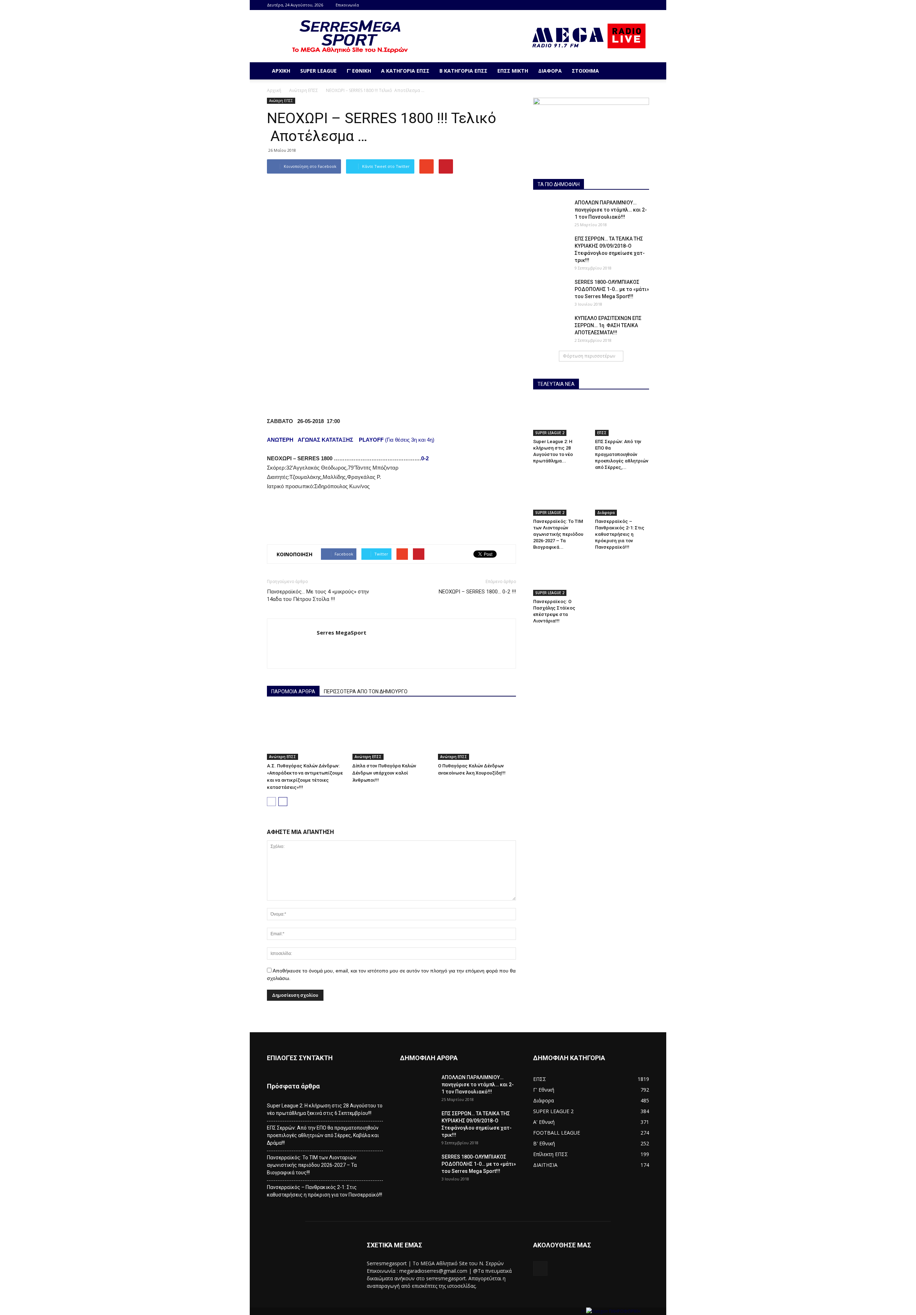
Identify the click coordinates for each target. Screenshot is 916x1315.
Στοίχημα (585, 70)
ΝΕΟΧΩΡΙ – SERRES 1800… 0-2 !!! (477, 591)
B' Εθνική (544, 1143)
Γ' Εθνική (543, 1089)
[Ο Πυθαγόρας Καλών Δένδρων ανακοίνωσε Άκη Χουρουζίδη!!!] (477, 733)
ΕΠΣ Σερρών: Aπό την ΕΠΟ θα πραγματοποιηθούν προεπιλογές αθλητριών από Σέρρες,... (621, 454)
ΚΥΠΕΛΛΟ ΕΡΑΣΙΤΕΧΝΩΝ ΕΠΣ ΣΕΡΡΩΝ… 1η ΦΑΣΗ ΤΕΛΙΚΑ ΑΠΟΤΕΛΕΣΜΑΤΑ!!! (608, 325)
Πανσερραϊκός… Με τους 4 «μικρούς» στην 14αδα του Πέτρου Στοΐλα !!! (318, 595)
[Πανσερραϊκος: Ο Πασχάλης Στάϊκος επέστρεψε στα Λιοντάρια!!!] (560, 577)
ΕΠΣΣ (601, 432)
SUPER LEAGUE (318, 70)
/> (583, 1311)
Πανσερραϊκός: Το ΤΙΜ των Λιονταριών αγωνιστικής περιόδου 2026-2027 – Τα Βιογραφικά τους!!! (312, 1165)
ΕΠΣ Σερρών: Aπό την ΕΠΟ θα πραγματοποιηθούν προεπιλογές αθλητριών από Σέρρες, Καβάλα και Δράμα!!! (323, 1135)
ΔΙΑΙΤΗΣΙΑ (545, 1164)
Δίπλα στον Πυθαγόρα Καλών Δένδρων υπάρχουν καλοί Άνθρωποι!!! (384, 773)
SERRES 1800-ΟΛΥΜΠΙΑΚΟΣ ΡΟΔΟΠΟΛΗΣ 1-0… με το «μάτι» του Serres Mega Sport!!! (612, 289)
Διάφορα (550, 70)
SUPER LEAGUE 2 (549, 432)
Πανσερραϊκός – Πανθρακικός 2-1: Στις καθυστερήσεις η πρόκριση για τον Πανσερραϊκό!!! (619, 534)
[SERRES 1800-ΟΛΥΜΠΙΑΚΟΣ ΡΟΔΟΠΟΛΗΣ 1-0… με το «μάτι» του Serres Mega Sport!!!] (551, 291)
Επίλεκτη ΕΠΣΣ (550, 1154)
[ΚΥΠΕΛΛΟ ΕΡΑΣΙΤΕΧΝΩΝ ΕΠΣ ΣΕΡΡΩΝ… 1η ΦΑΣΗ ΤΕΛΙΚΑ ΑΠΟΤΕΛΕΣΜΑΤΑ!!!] (551, 327)
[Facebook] (643, 5)
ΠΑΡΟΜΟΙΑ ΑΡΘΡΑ (293, 691)
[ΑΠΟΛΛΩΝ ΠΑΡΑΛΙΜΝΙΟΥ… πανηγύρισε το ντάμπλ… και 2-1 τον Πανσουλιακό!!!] (551, 211)
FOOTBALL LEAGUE (556, 1132)
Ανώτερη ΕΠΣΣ (303, 90)
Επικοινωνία (347, 5)
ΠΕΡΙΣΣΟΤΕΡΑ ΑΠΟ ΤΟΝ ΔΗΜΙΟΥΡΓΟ (366, 691)
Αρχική (281, 70)
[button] (640, 70)
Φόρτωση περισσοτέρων (589, 356)
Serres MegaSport (341, 632)
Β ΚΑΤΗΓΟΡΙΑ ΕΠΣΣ (463, 70)
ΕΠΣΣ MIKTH (512, 70)
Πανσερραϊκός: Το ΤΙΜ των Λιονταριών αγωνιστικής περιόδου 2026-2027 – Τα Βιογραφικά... (558, 534)
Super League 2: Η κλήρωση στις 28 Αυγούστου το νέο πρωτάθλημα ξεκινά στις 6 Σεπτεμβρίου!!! (325, 1109)
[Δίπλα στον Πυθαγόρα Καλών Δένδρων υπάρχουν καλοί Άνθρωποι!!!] (391, 733)
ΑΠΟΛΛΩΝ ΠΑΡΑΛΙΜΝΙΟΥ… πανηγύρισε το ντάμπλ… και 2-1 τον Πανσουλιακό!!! (611, 210)
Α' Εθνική (544, 1122)
